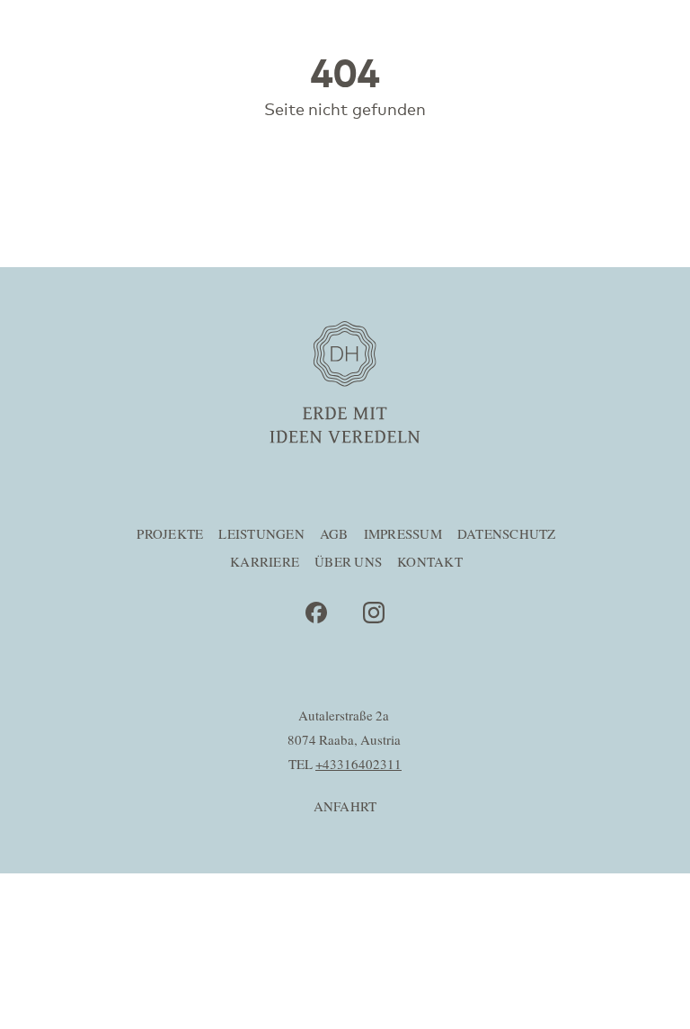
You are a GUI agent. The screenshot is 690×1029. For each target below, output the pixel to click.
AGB (334, 534)
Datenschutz (506, 534)
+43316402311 (358, 765)
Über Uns (348, 562)
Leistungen (261, 534)
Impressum (403, 534)
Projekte (170, 534)
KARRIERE (264, 562)
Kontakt (430, 562)
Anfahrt (345, 807)
